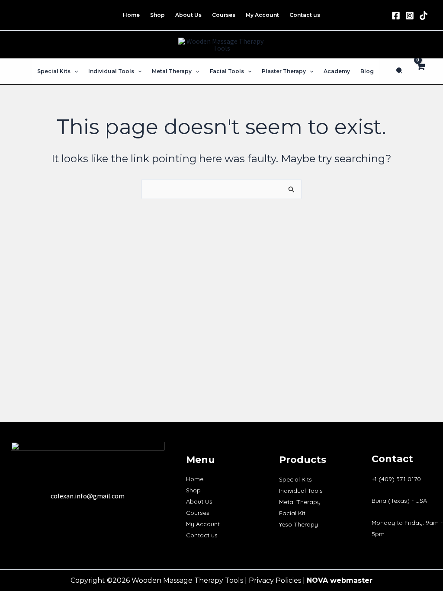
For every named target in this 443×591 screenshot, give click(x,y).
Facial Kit (292, 513)
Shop (193, 490)
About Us (199, 501)
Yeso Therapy (298, 524)
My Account (203, 524)
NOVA (317, 580)
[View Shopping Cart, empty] (420, 71)
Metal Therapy (300, 502)
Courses (197, 513)
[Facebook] (396, 15)
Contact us (202, 535)
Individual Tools (301, 491)
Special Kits (295, 479)
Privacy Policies (275, 580)
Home (194, 479)
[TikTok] (423, 15)
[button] (74, 71)
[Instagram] (409, 15)
